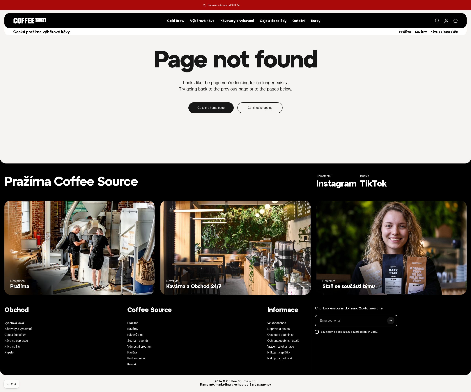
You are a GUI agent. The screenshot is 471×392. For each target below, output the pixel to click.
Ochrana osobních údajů (283, 340)
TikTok (373, 183)
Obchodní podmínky (280, 334)
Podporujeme (136, 358)
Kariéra (132, 352)
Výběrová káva (14, 323)
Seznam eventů (137, 340)
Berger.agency (260, 384)
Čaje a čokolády (15, 334)
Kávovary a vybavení (18, 328)
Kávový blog (135, 334)
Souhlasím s (349, 331)
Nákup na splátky (278, 352)
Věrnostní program (139, 346)
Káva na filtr (12, 346)
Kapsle (9, 352)
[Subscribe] (390, 320)
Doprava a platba (278, 328)
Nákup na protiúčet (279, 358)
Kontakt (132, 364)
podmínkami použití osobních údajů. (357, 331)
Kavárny (421, 31)
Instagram (336, 183)
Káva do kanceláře (444, 31)
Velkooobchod (276, 323)
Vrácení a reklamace (280, 346)
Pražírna (405, 31)
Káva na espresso (16, 340)
